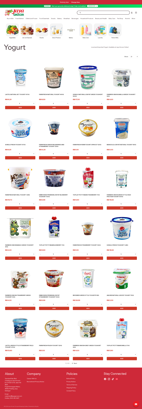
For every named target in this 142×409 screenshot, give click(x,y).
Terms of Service (71, 385)
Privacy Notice (71, 381)
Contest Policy (71, 391)
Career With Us (31, 378)
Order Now (91, 6)
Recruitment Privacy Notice (35, 381)
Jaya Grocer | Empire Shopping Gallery (18, 406)
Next (75, 363)
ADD (20, 107)
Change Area (75, 2)
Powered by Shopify (34, 406)
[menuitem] (10, 18)
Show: (126, 56)
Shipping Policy (71, 388)
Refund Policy (70, 378)
